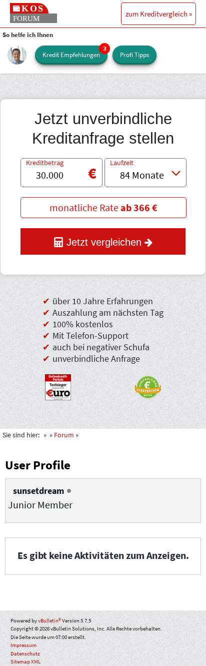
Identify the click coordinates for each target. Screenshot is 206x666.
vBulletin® (49, 620)
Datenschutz (25, 653)
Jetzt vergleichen (104, 242)
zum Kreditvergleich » (159, 14)
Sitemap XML (25, 661)
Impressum (23, 644)
